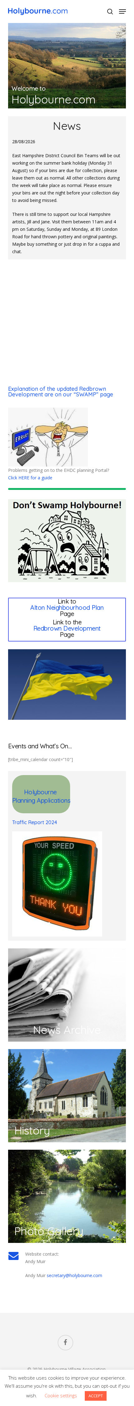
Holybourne (41, 792)
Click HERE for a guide (30, 478)
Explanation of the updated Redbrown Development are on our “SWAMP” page (60, 391)
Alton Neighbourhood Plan (66, 607)
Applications (53, 800)
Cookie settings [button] (61, 1395)
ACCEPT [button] (96, 1396)
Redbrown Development (67, 628)
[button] (122, 11)
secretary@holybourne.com (74, 1275)
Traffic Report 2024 (34, 822)
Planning (24, 800)
